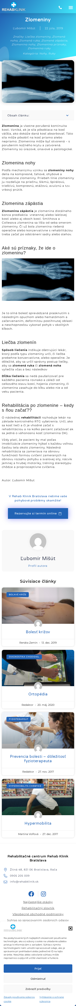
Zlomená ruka (29, 40)
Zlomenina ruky (39, 48)
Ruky (52, 53)
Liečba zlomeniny (38, 36)
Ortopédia (38, 694)
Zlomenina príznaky (51, 44)
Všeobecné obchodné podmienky (38, 914)
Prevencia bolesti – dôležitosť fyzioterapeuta (38, 758)
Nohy (43, 53)
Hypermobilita (38, 823)
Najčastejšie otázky (38, 902)
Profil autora (37, 566)
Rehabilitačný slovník (38, 908)
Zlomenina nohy (23, 44)
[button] (70, 928)
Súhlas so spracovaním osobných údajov (38, 920)
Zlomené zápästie (55, 40)
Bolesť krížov (38, 632)
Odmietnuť (38, 978)
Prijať (38, 968)
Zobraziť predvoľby (38, 989)
